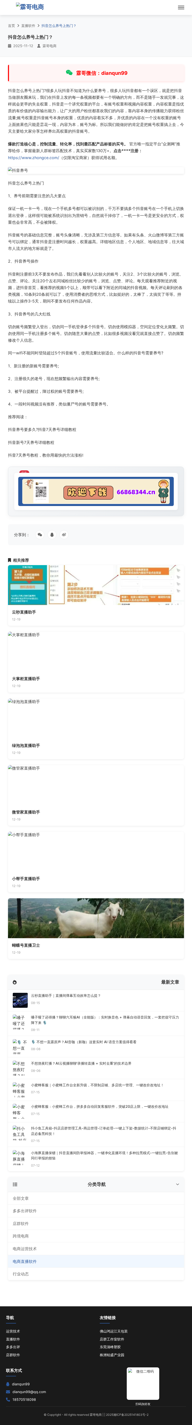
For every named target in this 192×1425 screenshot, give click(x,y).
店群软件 (21, 1223)
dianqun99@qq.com (29, 1392)
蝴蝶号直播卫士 (26, 945)
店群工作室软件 (112, 1339)
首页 (11, 25)
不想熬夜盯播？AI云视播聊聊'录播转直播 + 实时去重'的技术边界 (81, 1063)
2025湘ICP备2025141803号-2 (127, 1415)
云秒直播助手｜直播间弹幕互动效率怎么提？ (66, 995)
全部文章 (21, 1198)
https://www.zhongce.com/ (33, 157)
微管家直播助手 (26, 812)
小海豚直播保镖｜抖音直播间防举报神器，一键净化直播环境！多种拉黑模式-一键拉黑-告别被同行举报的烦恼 (104, 1155)
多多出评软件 (25, 1210)
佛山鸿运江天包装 (114, 1331)
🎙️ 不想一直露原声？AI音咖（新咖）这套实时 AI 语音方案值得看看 (83, 1042)
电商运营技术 (25, 1248)
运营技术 (13, 1331)
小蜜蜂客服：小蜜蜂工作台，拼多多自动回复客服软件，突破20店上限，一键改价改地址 (99, 1106)
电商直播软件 (25, 1261)
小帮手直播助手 (26, 878)
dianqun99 (21, 1384)
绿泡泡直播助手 (26, 745)
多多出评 (13, 1347)
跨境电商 (21, 1235)
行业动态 (21, 1273)
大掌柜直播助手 (26, 678)
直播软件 (28, 25)
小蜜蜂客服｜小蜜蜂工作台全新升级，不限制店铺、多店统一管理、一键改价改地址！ (97, 1085)
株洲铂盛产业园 (112, 1355)
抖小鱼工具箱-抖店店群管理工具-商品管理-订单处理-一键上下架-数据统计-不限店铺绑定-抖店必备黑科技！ (103, 1131)
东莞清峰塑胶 (110, 1347)
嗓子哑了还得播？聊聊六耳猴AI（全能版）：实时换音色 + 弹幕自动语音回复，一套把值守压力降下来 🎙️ (105, 1020)
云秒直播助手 (24, 612)
